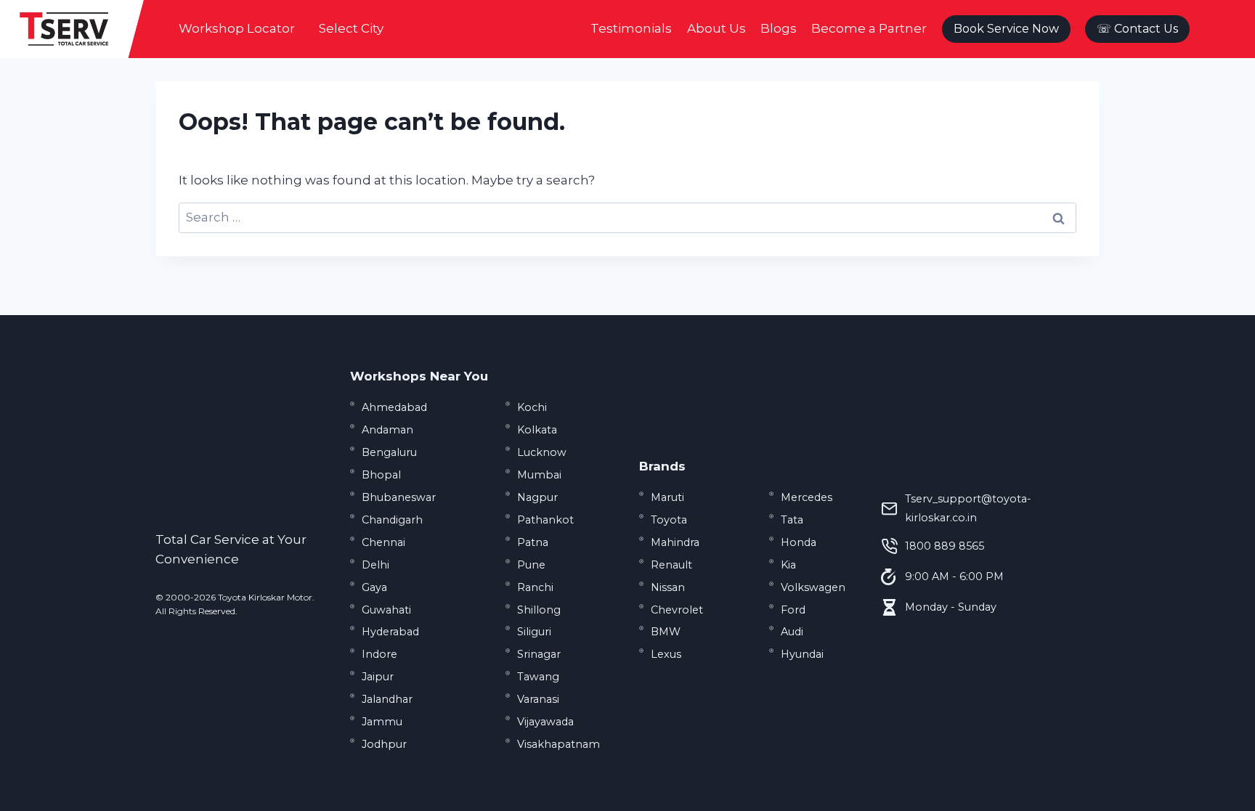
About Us (716, 28)
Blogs (778, 28)
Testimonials (631, 28)
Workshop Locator (237, 28)
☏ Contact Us (1137, 29)
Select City (351, 28)
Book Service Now (1006, 29)
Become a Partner (869, 28)
